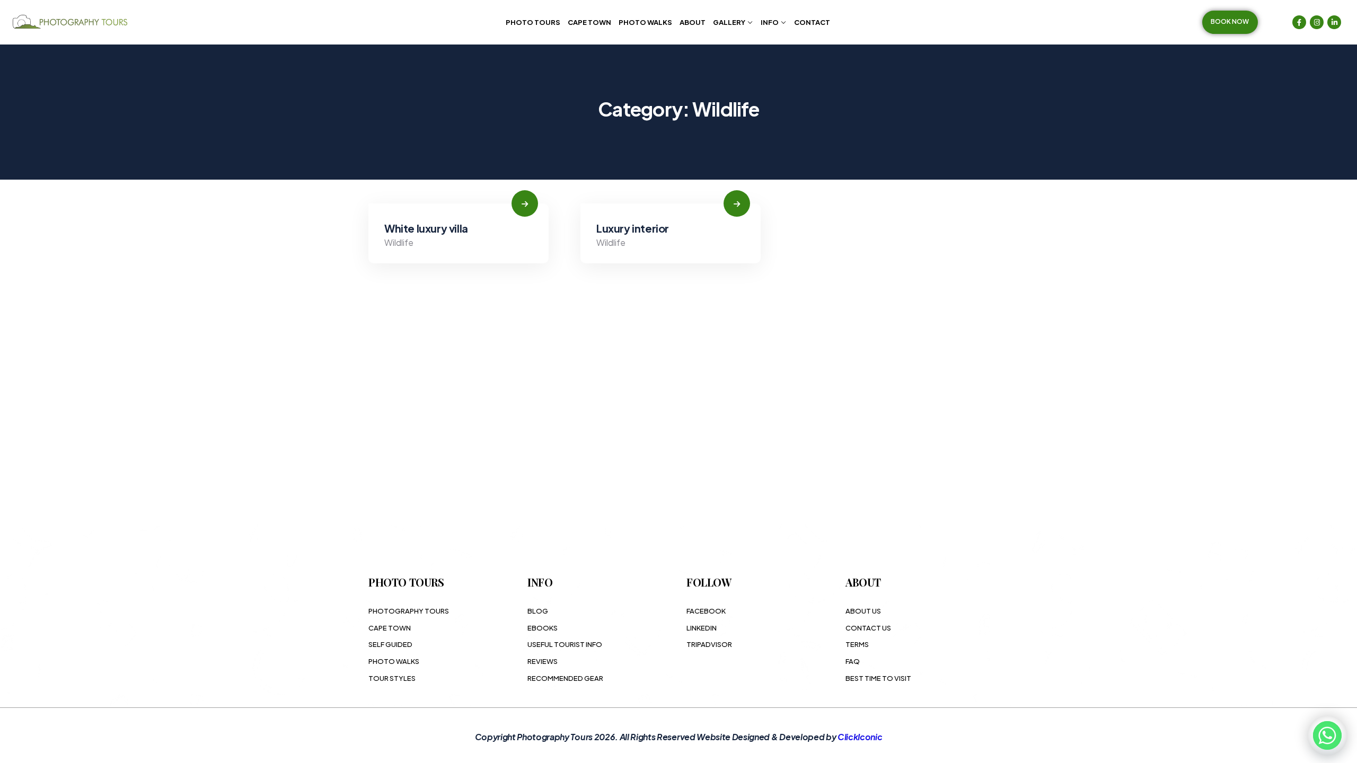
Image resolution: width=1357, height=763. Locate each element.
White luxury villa (426, 228)
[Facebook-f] (1299, 22)
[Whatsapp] (1327, 735)
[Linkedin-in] (1334, 22)
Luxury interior (632, 228)
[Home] (72, 22)
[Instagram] (1317, 22)
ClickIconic (860, 736)
